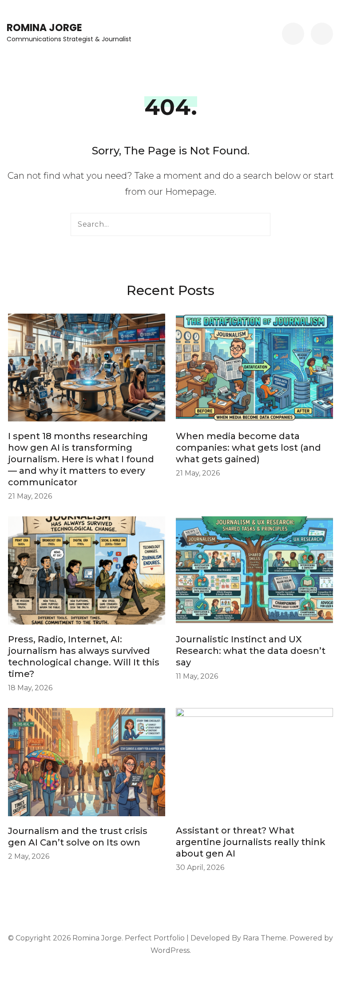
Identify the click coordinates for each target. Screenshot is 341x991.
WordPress (170, 950)
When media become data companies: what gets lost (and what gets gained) (248, 447)
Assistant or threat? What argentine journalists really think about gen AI (250, 842)
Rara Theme (264, 938)
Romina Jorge (44, 28)
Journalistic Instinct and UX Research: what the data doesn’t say (250, 651)
